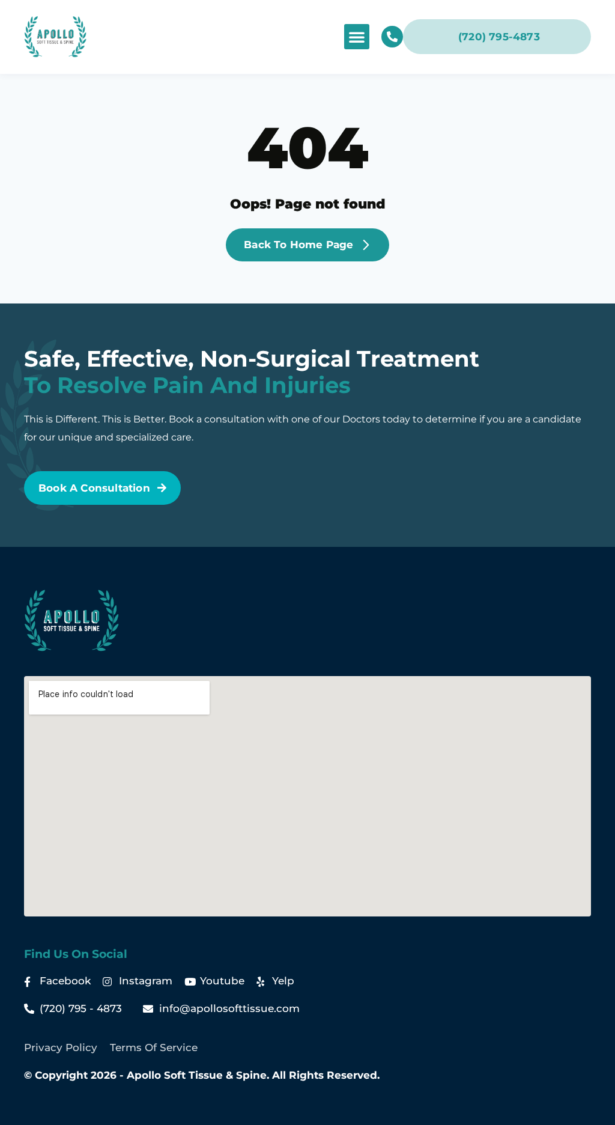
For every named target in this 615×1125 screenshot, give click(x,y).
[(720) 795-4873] (392, 36)
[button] (356, 36)
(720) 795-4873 (499, 37)
